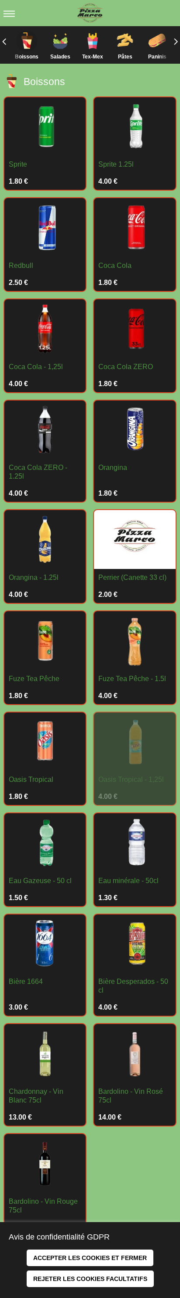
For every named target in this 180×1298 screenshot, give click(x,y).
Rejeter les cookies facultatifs (90, 1278)
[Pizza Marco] (90, 13)
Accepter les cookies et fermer (90, 1257)
